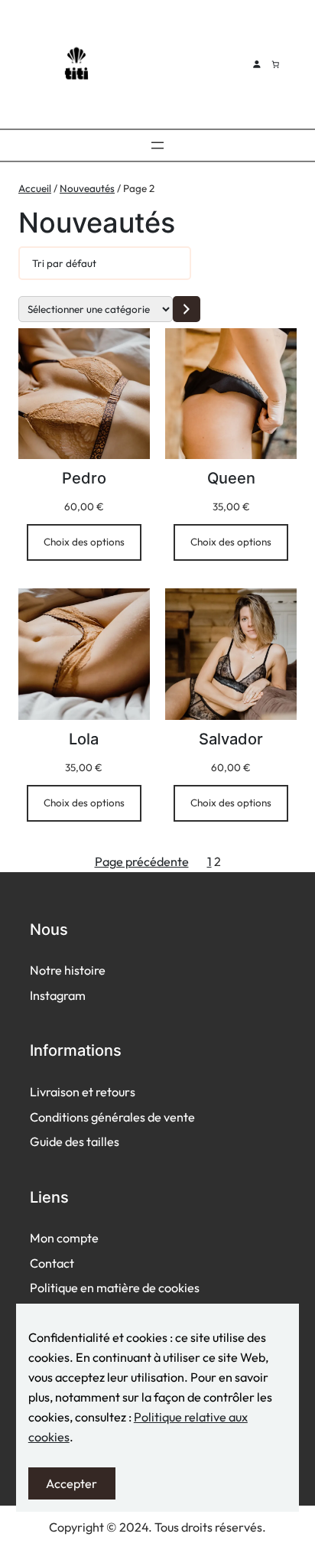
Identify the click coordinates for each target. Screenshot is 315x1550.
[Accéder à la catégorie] (186, 308)
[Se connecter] (256, 63)
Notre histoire (68, 970)
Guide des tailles (74, 1141)
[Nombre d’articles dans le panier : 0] (275, 64)
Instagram (58, 995)
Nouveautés (87, 188)
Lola (84, 739)
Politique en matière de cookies (115, 1287)
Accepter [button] (71, 1483)
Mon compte (64, 1238)
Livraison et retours (82, 1091)
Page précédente (142, 861)
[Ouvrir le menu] (157, 145)
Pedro (84, 478)
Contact (52, 1263)
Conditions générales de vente (112, 1117)
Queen (231, 478)
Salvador (231, 739)
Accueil (34, 188)
